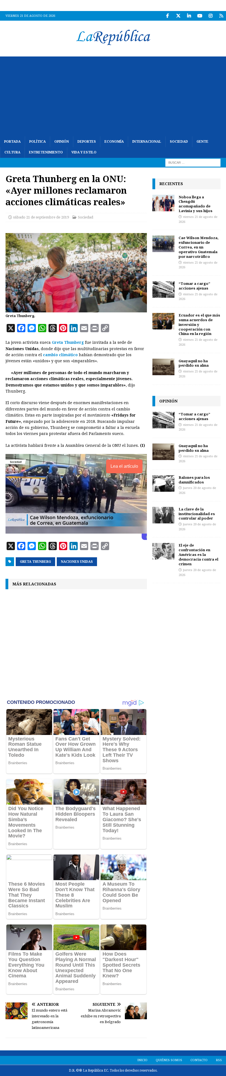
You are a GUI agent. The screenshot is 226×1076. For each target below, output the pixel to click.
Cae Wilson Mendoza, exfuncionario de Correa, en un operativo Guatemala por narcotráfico (199, 247)
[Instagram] (210, 16)
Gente (202, 142)
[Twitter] (178, 16)
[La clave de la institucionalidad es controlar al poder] (163, 515)
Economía (114, 142)
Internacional (146, 142)
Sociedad (179, 142)
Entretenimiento (46, 152)
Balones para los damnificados (194, 480)
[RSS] (221, 16)
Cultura (12, 152)
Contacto (199, 1060)
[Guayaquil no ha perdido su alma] (163, 367)
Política (37, 142)
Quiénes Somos (169, 1060)
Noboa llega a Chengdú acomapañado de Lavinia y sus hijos (195, 203)
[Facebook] (167, 16)
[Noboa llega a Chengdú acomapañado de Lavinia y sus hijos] (163, 203)
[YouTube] (200, 16)
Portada (12, 142)
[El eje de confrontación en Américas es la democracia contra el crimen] (163, 551)
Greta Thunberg (68, 342)
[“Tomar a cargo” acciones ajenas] (163, 289)
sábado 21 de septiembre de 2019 (41, 217)
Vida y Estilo (83, 152)
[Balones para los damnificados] (163, 483)
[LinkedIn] (189, 16)
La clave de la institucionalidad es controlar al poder (197, 514)
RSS (219, 1060)
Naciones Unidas (77, 562)
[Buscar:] (192, 162)
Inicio (142, 1060)
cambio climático (60, 355)
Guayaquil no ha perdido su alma (194, 363)
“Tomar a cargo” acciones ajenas (194, 286)
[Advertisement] (113, 95)
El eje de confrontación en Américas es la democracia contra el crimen (198, 554)
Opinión (61, 142)
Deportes (86, 142)
